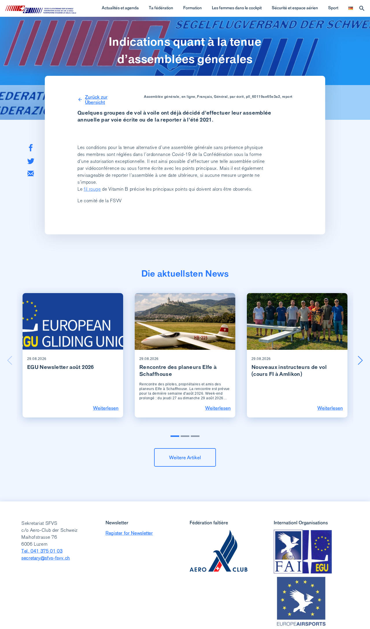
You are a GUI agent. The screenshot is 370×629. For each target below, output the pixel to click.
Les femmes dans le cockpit (237, 8)
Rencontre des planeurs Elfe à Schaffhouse (178, 370)
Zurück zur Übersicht (96, 99)
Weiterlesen (106, 408)
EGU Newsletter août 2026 (60, 367)
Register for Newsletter (129, 533)
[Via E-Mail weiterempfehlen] (30, 173)
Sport (333, 8)
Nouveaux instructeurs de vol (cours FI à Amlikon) (289, 370)
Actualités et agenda (120, 8)
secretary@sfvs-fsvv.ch (45, 558)
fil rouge (92, 189)
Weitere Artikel (185, 457)
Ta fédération (161, 8)
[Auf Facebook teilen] (31, 147)
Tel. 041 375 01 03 (42, 551)
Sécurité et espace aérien (295, 8)
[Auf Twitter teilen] (30, 161)
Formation (192, 8)
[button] (360, 360)
